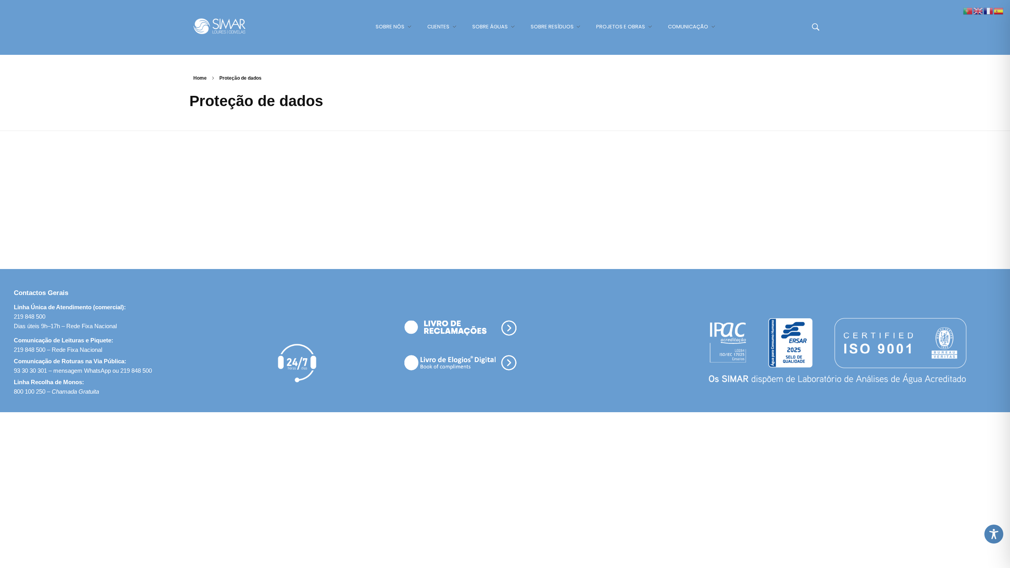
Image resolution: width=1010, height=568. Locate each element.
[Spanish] (999, 10)
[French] (989, 10)
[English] (978, 10)
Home (200, 78)
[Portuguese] (968, 10)
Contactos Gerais (41, 293)
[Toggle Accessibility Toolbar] (994, 534)
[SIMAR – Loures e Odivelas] (227, 26)
